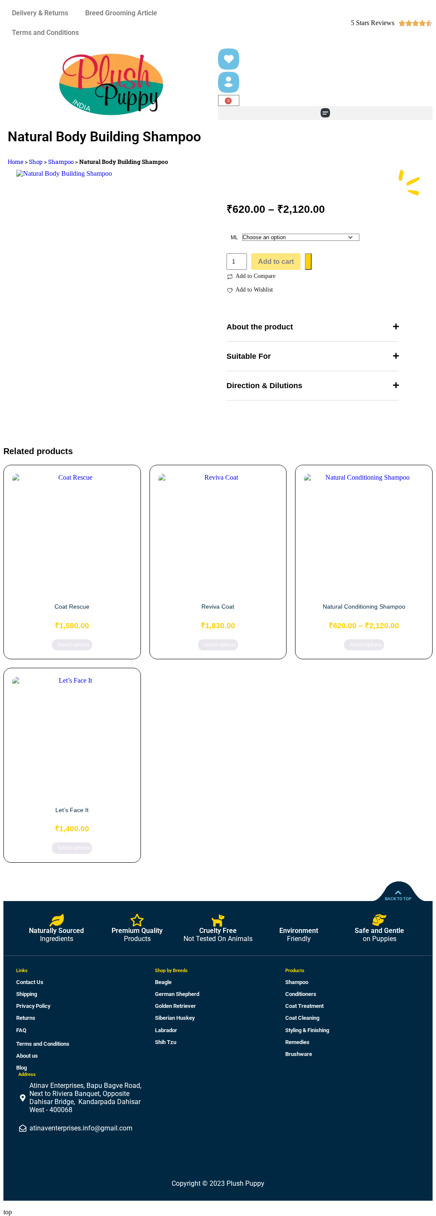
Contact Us (29, 982)
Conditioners (300, 994)
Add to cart (276, 261)
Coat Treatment (304, 1006)
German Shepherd (177, 994)
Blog (21, 1067)
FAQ (21, 1030)
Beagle (163, 982)
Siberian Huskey (175, 1018)
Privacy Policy (33, 1006)
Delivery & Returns (40, 13)
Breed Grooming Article (121, 13)
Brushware (298, 1054)
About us (27, 1056)
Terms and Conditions (45, 33)
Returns (25, 1018)
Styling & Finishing (307, 1030)
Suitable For (249, 356)
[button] (325, 113)
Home (15, 162)
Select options (73, 645)
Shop (36, 162)
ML (234, 237)
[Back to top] (398, 893)
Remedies (297, 1042)
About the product (260, 327)
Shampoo (61, 162)
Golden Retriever (175, 1006)
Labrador (166, 1030)
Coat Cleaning (302, 1018)
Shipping (26, 994)
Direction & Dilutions (264, 385)
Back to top (398, 898)
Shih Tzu (165, 1042)
